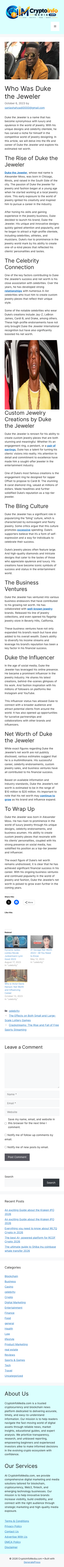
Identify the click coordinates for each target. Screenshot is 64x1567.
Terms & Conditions (17, 1521)
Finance (9, 1312)
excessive (23, 529)
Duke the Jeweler (16, 172)
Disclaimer (11, 1547)
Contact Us (12, 1531)
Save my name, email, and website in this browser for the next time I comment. (31, 1123)
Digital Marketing (15, 1302)
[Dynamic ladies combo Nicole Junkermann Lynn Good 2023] (16, 941)
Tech (8, 1365)
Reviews (10, 1354)
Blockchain (11, 1276)
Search (9, 1176)
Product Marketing (16, 1344)
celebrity (14, 1010)
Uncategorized (14, 1375)
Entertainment (13, 1307)
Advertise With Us (16, 1536)
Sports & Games (15, 1360)
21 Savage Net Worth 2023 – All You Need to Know (41, 952)
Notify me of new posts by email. (28, 1147)
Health (9, 1328)
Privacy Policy (13, 1526)
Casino (9, 1286)
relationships (13, 290)
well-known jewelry (40, 608)
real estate (11, 1349)
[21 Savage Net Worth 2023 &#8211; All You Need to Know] (41, 941)
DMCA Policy (13, 1542)
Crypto (9, 1297)
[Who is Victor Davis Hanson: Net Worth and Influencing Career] (16, 975)
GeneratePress (32, 1562)
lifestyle (9, 1339)
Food (8, 1318)
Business (10, 1281)
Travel (8, 1370)
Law (7, 1333)
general (9, 1323)
